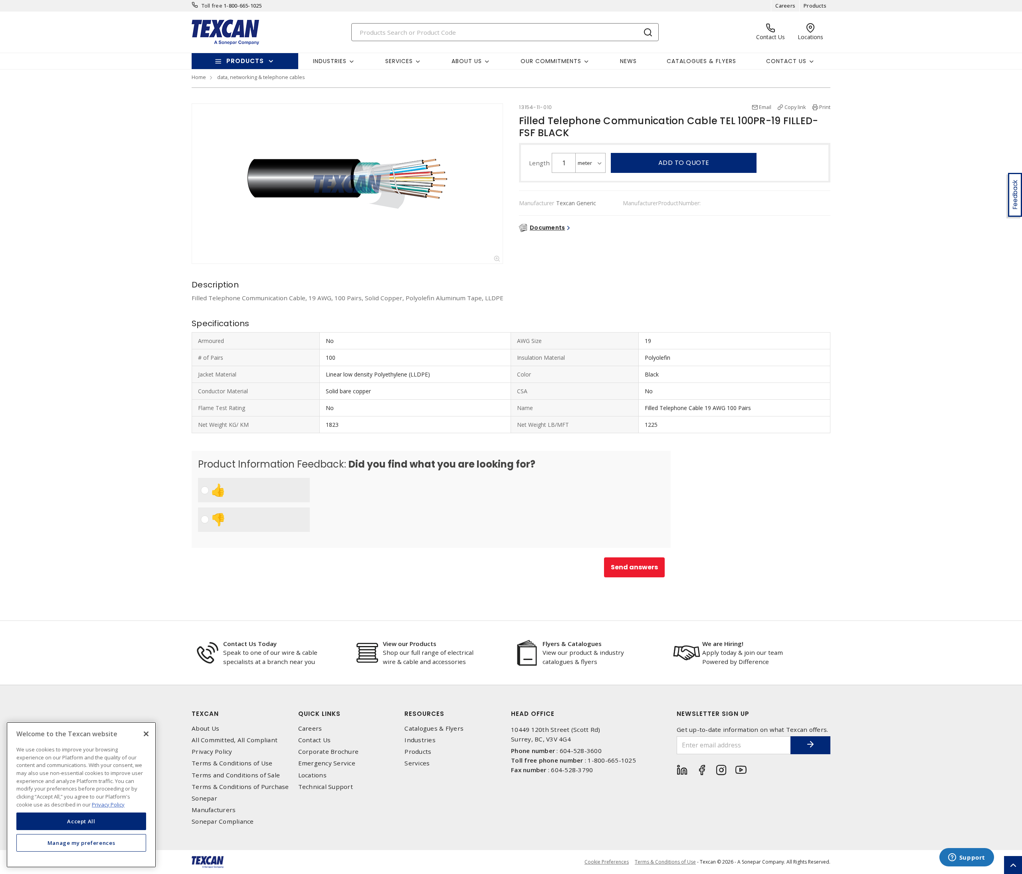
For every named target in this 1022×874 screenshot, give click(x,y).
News (628, 61)
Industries (420, 740)
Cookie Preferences (606, 862)
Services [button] (399, 61)
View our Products (409, 644)
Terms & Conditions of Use (232, 763)
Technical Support (325, 787)
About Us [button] (467, 61)
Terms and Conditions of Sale (236, 775)
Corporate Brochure (328, 751)
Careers (785, 5)
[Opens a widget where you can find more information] (966, 858)
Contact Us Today (250, 644)
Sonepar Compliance (223, 821)
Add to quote (683, 162)
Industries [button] (330, 61)
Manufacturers (214, 810)
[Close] (146, 734)
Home (199, 77)
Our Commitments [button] (551, 61)
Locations (312, 775)
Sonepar (204, 798)
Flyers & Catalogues (572, 644)
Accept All (81, 821)
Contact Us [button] (786, 61)
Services (417, 763)
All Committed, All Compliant (234, 740)
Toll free (212, 5)
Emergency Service (326, 763)
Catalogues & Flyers (701, 61)
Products (815, 5)
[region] (81, 795)
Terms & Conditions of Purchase (240, 787)
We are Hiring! (722, 644)
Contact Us (314, 740)
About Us (205, 728)
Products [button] (245, 61)
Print (824, 107)
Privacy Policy (212, 751)
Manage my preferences (81, 842)
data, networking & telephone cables (261, 77)
